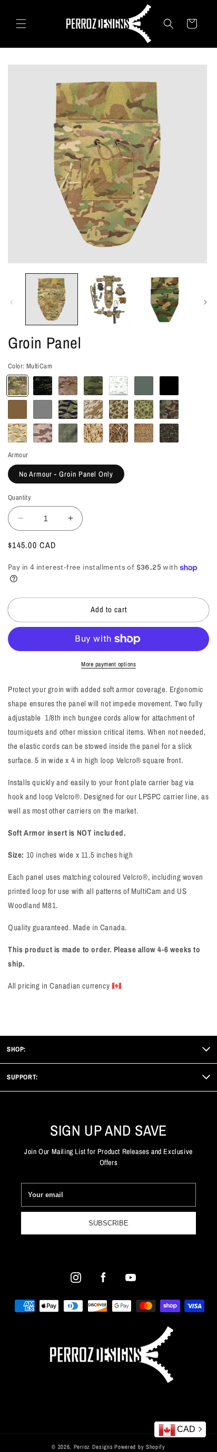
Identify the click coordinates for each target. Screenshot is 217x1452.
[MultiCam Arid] (67, 385)
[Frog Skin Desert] (118, 409)
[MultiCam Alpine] (118, 385)
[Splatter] (169, 433)
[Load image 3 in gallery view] (165, 299)
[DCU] (17, 433)
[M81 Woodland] (169, 409)
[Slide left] (11, 302)
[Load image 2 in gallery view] (108, 299)
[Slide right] (205, 302)
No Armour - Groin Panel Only (66, 474)
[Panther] (143, 433)
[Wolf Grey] (42, 409)
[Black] (169, 385)
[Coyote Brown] (17, 409)
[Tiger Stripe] (67, 409)
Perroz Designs (93, 1446)
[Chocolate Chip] (42, 433)
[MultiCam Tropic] (93, 385)
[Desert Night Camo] (67, 433)
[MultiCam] (17, 385)
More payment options (108, 664)
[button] (21, 23)
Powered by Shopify (139, 1446)
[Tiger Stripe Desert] (93, 409)
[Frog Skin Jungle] (143, 409)
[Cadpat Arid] (93, 433)
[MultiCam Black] (42, 385)
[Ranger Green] (143, 385)
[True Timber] (118, 433)
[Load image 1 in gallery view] (51, 299)
